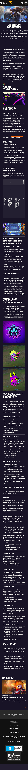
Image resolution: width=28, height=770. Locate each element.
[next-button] (25, 707)
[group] (14, 692)
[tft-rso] (10, 2)
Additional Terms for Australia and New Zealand (14, 737)
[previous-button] (22, 707)
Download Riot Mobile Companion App (14, 715)
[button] (5, 41)
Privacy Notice (14, 728)
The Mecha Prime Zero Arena (10, 52)
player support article (17, 136)
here (10, 60)
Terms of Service (14, 732)
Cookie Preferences (14, 741)
